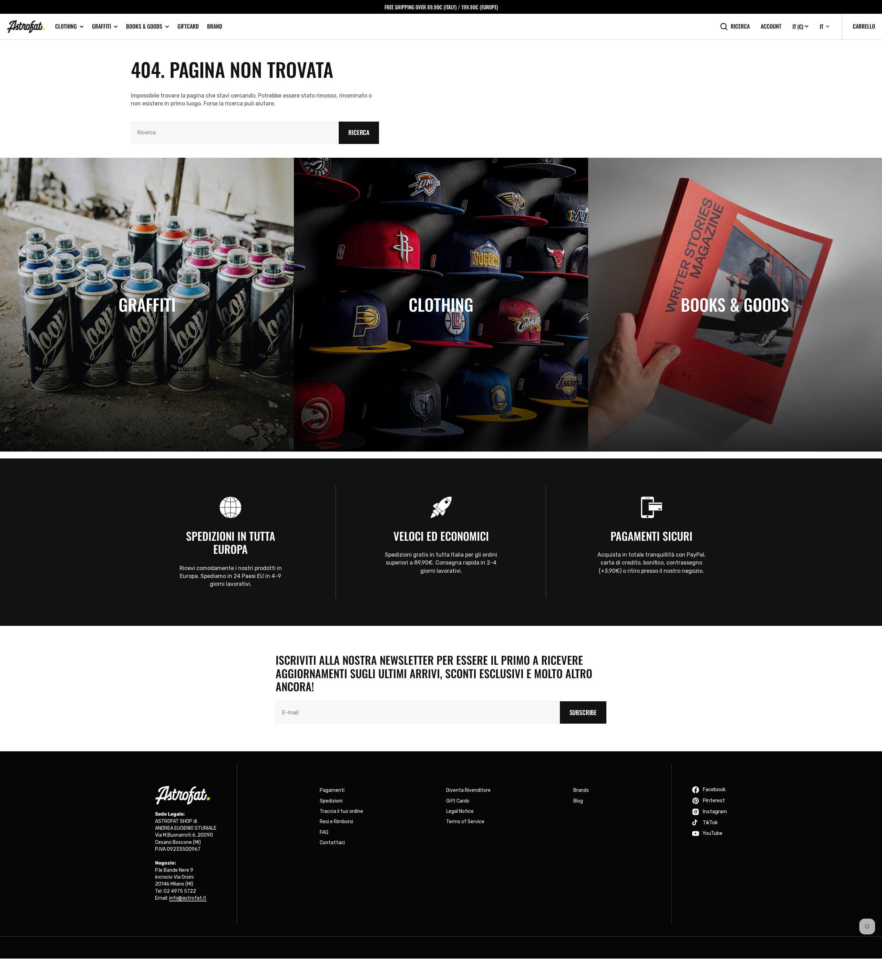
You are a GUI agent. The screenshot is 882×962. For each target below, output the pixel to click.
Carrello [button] (864, 26)
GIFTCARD (188, 26)
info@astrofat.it (187, 898)
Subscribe (583, 712)
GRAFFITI (101, 26)
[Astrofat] (26, 26)
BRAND (214, 26)
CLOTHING (66, 26)
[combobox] (234, 133)
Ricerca (740, 26)
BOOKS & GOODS (144, 26)
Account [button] (771, 26)
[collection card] (147, 305)
